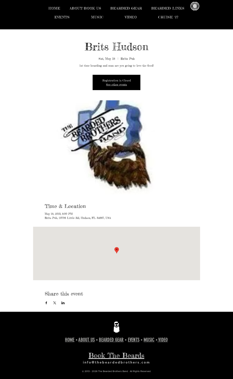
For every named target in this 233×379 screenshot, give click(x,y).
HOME (69, 340)
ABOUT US (86, 340)
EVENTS (134, 340)
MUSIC (149, 340)
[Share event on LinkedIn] (63, 302)
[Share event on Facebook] (46, 302)
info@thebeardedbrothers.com (116, 362)
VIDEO (162, 340)
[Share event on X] (54, 302)
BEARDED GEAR (111, 340)
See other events (116, 84)
